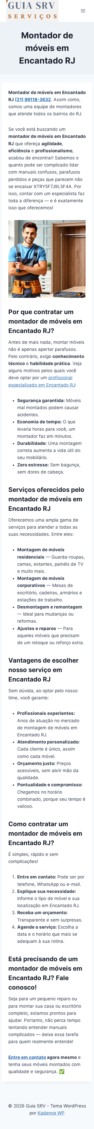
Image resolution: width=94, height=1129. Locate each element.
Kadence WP (51, 1113)
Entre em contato (27, 1057)
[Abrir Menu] (83, 11)
